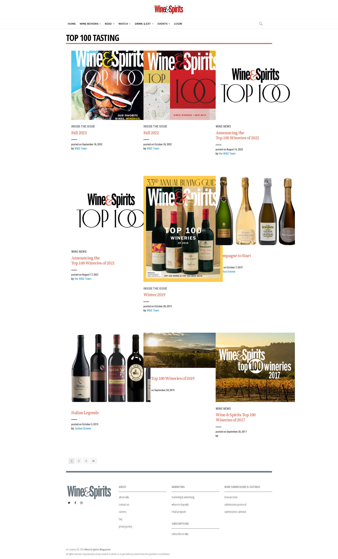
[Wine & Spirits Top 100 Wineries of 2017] (255, 367)
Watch (123, 23)
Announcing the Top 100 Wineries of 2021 (93, 260)
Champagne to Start (233, 255)
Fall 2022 (151, 133)
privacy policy (125, 526)
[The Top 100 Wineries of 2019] (183, 350)
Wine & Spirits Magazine (97, 549)
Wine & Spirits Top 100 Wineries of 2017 (236, 417)
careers (122, 512)
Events (162, 23)
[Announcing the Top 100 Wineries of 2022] (255, 85)
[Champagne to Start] (255, 210)
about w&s (124, 497)
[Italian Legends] (111, 367)
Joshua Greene (227, 271)
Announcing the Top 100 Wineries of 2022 (237, 135)
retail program (179, 512)
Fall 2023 (79, 133)
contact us (124, 504)
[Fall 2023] (111, 85)
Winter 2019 (154, 295)
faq (120, 519)
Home (72, 23)
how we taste (230, 497)
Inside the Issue (83, 126)
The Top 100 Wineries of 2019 (169, 378)
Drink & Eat (143, 23)
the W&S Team (227, 153)
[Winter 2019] (183, 229)
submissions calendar (235, 512)
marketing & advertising (183, 497)
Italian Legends (85, 413)
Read (108, 23)
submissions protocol (235, 504)
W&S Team (81, 148)
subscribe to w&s (180, 534)
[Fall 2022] (183, 85)
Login (178, 23)
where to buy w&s (180, 504)
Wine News (223, 126)
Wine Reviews (89, 23)
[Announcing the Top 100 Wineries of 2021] (111, 210)
